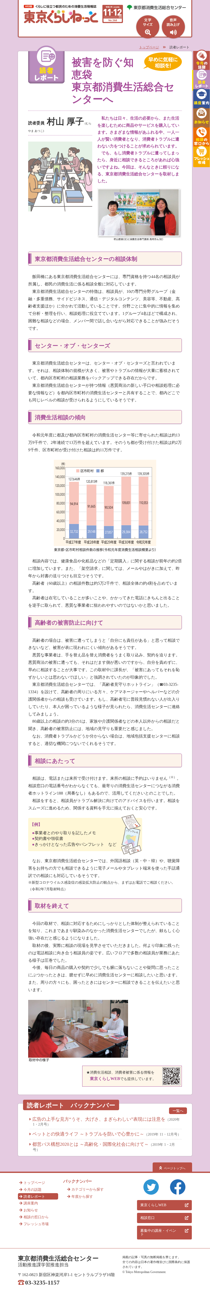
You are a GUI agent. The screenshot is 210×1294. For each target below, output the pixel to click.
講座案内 (31, 1203)
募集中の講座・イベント (158, 1232)
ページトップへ (174, 1168)
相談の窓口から (36, 1217)
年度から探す (82, 1197)
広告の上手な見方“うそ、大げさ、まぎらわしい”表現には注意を (98, 1119)
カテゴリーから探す (87, 1189)
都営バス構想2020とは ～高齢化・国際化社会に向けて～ (90, 1144)
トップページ (149, 47)
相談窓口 (147, 1218)
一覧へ (178, 1111)
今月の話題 (32, 1190)
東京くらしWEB (153, 1205)
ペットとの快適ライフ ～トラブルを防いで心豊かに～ (88, 1134)
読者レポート (34, 1197)
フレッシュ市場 (36, 1224)
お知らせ (31, 1210)
